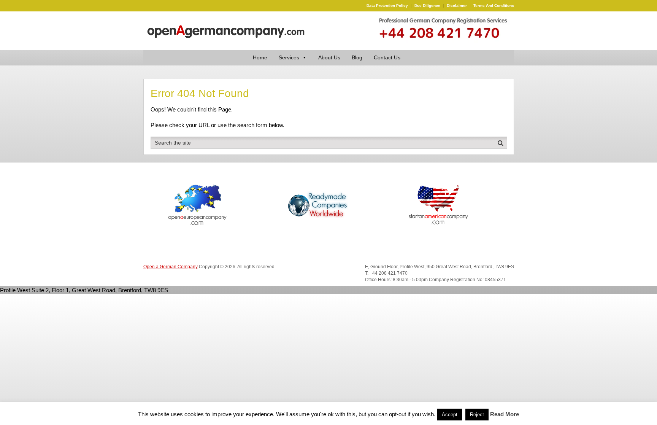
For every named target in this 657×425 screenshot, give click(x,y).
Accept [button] (449, 414)
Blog (357, 57)
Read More (504, 414)
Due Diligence (427, 6)
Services (289, 57)
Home (260, 57)
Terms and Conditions (493, 6)
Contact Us (387, 57)
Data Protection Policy (387, 6)
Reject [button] (477, 414)
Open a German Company (170, 266)
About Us (329, 57)
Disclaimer (457, 6)
